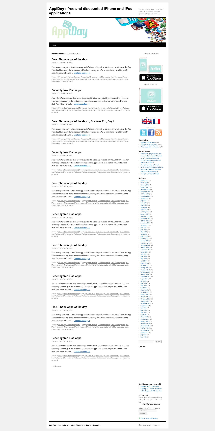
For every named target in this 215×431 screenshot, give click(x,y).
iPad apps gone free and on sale (150, 165)
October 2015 (145, 221)
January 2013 (145, 294)
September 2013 (145, 276)
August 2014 (144, 252)
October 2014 (145, 247)
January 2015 (145, 241)
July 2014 (143, 254)
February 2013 (145, 292)
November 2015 (145, 218)
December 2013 (145, 270)
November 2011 (145, 326)
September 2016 (145, 196)
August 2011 (144, 332)
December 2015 (145, 216)
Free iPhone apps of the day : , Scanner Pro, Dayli (83, 121)
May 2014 (144, 259)
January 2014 (145, 268)
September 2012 (145, 303)
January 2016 (145, 214)
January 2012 (145, 321)
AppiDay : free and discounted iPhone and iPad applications (91, 11)
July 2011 (143, 335)
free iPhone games (67, 79)
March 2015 (144, 236)
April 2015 (144, 234)
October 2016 (145, 194)
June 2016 (144, 203)
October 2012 (145, 301)
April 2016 (144, 207)
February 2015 (145, 238)
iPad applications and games (68, 108)
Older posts (56, 366)
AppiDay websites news (148, 142)
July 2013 (143, 281)
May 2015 (144, 232)
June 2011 (144, 337)
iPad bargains (68, 110)
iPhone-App (56, 81)
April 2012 (144, 314)
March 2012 (144, 317)
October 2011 (145, 328)
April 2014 (144, 261)
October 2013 (145, 274)
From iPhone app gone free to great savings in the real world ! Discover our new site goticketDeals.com (151, 156)
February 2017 (145, 185)
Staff (70, 62)
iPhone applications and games (69, 77)
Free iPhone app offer (118, 77)
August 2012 (144, 306)
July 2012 (143, 308)
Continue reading (82, 72)
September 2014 (145, 250)
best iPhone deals (104, 77)
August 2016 (144, 198)
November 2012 (145, 299)
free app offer (114, 108)
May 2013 (144, 285)
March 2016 (144, 209)
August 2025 (144, 180)
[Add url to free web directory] (148, 418)
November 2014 (145, 245)
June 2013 (144, 283)
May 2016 (144, 205)
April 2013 (144, 288)
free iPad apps (125, 108)
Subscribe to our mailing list (149, 408)
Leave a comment (67, 81)
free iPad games (57, 110)
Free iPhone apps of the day (69, 59)
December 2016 (145, 189)
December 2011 (145, 323)
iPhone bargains (80, 79)
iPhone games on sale (120, 79)
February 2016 (145, 212)
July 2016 (143, 200)
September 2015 (145, 223)
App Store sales (91, 77)
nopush (120, 110)
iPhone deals (90, 79)
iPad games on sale (103, 110)
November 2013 (145, 272)
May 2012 (144, 312)
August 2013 (144, 279)
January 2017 (145, 187)
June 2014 (144, 256)
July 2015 (143, 227)
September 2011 (145, 330)
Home (54, 45)
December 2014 (145, 243)
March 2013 (144, 290)
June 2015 (144, 230)
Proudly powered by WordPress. (150, 425)
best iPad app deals (102, 108)
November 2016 (145, 192)
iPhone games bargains (104, 79)
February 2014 (145, 265)
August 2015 (144, 225)
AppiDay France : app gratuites (150, 386)
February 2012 (145, 319)
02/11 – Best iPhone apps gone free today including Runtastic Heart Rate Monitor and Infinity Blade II (152, 169)
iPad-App (114, 110)
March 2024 (144, 183)
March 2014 (144, 263)
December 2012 (145, 297)
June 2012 (144, 310)
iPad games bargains (88, 110)
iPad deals (77, 110)
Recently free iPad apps (66, 90)
